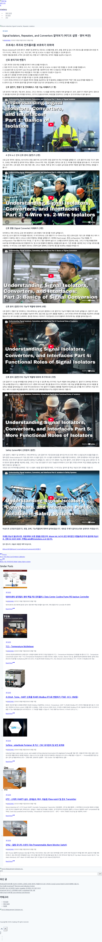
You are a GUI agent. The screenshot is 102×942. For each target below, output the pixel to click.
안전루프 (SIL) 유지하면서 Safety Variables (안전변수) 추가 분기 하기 (20, 888)
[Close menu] (0, 932)
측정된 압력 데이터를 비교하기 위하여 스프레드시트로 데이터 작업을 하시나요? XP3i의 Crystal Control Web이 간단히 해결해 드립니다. (39, 884)
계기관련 (8, 15)
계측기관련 (8, 13)
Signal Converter (16, 549)
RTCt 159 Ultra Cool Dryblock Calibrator (12, 555)
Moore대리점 (7, 549)
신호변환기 (37, 549)
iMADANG (7, 40)
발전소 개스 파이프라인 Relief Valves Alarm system (15, 560)
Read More (10, 609)
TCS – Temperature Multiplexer (20, 647)
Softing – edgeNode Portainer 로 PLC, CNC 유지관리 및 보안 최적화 (35, 745)
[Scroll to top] (1, 929)
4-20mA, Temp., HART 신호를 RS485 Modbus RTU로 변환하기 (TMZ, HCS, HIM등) (42, 697)
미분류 (5, 906)
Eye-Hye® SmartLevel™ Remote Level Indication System (17, 886)
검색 (1, 871)
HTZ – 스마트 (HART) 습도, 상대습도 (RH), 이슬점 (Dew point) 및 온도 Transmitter (41, 799)
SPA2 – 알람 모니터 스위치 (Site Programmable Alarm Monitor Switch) (36, 845)
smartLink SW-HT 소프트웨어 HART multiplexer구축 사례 (17, 890)
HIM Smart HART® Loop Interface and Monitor (15, 892)
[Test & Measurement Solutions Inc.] (11, 869)
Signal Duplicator (28, 549)
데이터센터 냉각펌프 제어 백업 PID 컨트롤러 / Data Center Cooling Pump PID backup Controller (47, 597)
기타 (6, 17)
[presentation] (52, 579)
